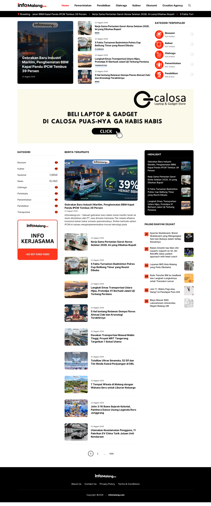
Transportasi (28, 53)
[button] (190, 5)
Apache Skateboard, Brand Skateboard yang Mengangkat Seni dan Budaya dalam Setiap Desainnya (165, 237)
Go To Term (174, 34)
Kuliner (136, 5)
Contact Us (90, 483)
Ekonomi (151, 5)
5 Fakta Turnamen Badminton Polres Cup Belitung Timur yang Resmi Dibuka (118, 44)
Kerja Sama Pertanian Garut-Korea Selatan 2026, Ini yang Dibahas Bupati (124, 14)
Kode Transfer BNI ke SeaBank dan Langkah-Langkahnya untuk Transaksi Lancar (165, 278)
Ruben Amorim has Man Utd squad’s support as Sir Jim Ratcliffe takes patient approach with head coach (164, 252)
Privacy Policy (107, 483)
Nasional (21, 175)
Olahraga (121, 5)
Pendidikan (103, 5)
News (97, 33)
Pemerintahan (82, 5)
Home (65, 5)
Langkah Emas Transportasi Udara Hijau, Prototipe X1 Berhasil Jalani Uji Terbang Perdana (122, 60)
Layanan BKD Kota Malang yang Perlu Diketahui (163, 265)
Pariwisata (22, 193)
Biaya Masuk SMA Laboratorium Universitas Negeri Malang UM (162, 303)
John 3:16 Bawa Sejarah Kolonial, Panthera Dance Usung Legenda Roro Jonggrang (113, 409)
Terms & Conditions (129, 483)
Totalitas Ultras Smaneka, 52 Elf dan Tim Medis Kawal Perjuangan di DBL (112, 362)
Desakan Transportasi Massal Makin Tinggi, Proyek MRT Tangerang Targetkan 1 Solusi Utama (112, 338)
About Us (76, 483)
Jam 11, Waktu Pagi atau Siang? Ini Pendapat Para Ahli (165, 290)
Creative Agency (172, 5)
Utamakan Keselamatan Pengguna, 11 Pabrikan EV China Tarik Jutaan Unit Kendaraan (113, 433)
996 (111, 453)
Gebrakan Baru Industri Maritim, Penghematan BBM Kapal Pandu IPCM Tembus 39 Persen (99, 206)
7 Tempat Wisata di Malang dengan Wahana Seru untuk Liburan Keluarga (113, 386)
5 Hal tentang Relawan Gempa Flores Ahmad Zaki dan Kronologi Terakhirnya (122, 77)
